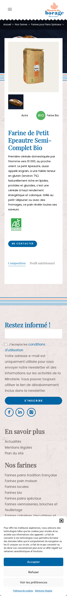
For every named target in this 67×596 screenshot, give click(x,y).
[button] (61, 521)
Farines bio (13, 492)
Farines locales (17, 486)
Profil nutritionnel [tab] (42, 263)
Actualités (13, 441)
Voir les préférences (33, 582)
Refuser (33, 572)
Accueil (7, 24)
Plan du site (14, 453)
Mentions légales (43, 590)
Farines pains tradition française (31, 475)
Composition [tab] (17, 263)
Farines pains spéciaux (23, 498)
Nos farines (21, 24)
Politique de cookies (23, 590)
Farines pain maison (21, 481)
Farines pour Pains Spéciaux (46, 24)
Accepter (33, 562)
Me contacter (23, 243)
